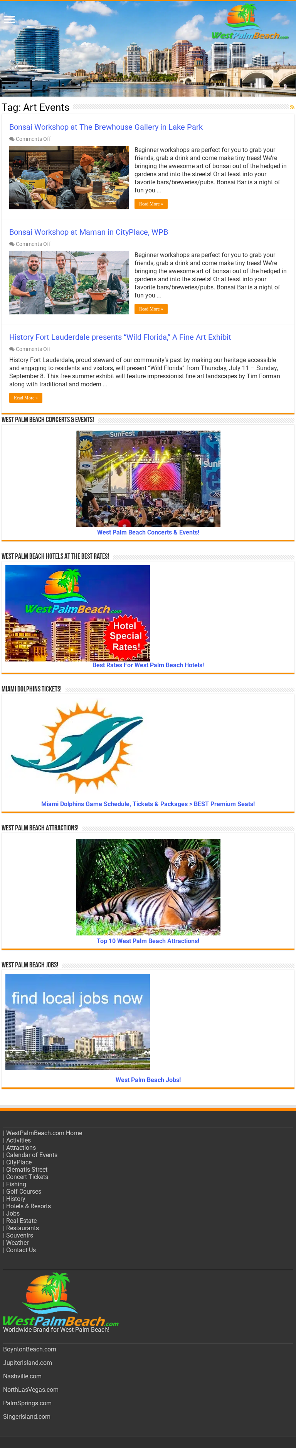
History (15, 1198)
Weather (17, 1242)
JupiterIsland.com (27, 1362)
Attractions (21, 1147)
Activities (18, 1140)
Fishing (16, 1184)
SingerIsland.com (26, 1416)
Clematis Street (26, 1169)
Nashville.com (22, 1376)
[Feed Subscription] (292, 107)
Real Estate (21, 1220)
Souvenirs (19, 1235)
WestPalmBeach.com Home (44, 1133)
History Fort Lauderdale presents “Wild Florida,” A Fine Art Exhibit (120, 337)
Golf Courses (23, 1191)
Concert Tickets (27, 1177)
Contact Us (21, 1250)
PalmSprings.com (27, 1403)
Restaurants (22, 1228)
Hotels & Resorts (28, 1206)
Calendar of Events (31, 1155)
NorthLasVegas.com (31, 1389)
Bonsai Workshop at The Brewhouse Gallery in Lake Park (106, 127)
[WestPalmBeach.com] (148, 49)
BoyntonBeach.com (29, 1349)
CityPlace (19, 1162)
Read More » (151, 204)
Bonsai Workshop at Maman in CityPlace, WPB (88, 232)
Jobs (13, 1213)
